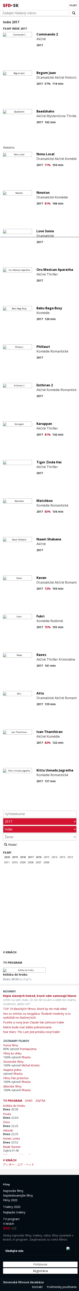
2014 (54, 857)
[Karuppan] (17, 423)
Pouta (8, 1114)
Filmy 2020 (10, 1200)
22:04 (10, 1118)
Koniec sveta (12, 1138)
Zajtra (40, 1100)
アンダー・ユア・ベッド (18, 1164)
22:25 (10, 1126)
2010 (15, 862)
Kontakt (37, 1287)
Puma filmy (10, 1045)
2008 (30, 862)
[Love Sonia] (17, 231)
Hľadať (12, 844)
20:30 (10, 1109)
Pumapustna (28, 1049)
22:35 (10, 1134)
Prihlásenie (40, 1264)
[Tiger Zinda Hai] (17, 462)
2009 (23, 862)
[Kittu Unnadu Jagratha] (17, 770)
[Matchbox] (17, 501)
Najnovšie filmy (13, 1191)
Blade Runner (12, 1147)
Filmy (7, 852)
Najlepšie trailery (14, 1212)
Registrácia (40, 1271)
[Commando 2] (17, 34)
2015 (46, 857)
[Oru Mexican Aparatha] (17, 269)
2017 (31, 857)
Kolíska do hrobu (15, 974)
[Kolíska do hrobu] (24, 970)
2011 (7, 862)
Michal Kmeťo (30, 1065)
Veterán (9, 1130)
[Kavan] (17, 578)
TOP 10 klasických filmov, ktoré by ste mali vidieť (35, 1009)
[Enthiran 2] (17, 385)
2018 (23, 857)
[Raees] (17, 655)
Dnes (29, 1100)
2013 (62, 857)
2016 (39, 857)
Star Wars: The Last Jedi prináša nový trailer (31, 1032)
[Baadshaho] (17, 111)
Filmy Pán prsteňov (16, 1078)
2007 (38, 862)
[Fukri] (17, 616)
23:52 (10, 1142)
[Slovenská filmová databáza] (11, 5)
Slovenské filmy (13, 1061)
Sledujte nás (14, 1251)
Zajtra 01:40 (11, 1150)
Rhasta (26, 1057)
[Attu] (17, 693)
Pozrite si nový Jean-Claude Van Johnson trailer (33, 1022)
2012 (70, 857)
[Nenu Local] (17, 154)
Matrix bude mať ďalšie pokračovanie (27, 1027)
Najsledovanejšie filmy (18, 1195)
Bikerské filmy (12, 1086)
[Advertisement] (39, 908)
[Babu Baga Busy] (17, 308)
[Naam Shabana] (17, 539)
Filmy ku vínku (12, 1053)
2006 (46, 862)
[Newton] (17, 192)
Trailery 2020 (11, 1207)
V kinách (9, 952)
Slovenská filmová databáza (23, 1282)
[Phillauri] (17, 346)
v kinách (9, 1160)
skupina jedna (12, 1069)
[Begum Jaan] (17, 73)
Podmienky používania (62, 1287)
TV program (12, 962)
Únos (7, 1122)
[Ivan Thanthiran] (17, 732)
